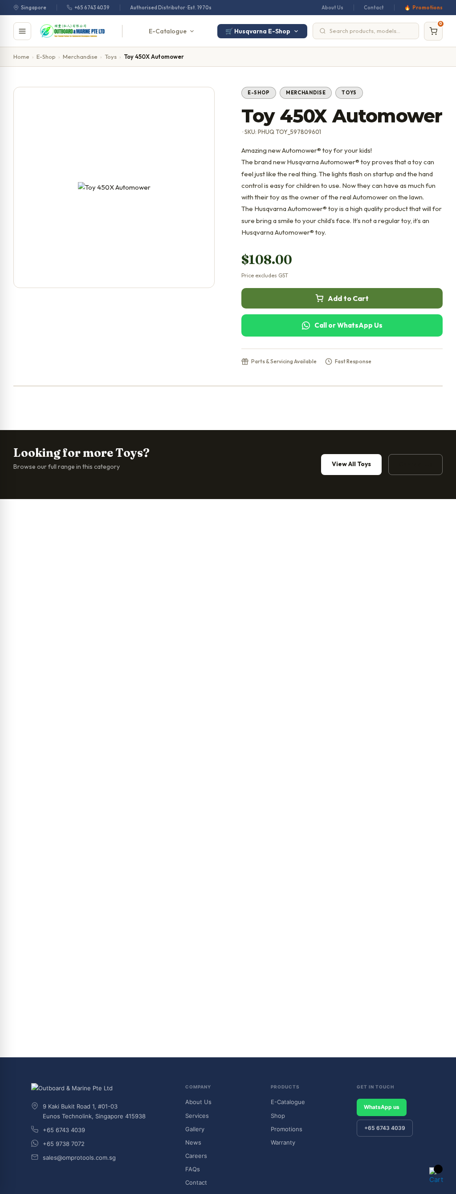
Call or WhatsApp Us (348, 325)
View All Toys (351, 464)
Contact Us (415, 464)
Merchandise (80, 56)
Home (21, 56)
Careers (196, 1155)
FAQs (192, 1169)
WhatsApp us (381, 1107)
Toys (111, 56)
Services (197, 1115)
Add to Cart (348, 298)
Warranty (283, 1142)
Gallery (194, 1129)
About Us (332, 7)
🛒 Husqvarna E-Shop (257, 31)
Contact (374, 7)
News (193, 1142)
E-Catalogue (168, 31)
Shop (278, 1115)
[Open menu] (22, 31)
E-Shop (46, 56)
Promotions (427, 7)
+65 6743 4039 (92, 7)
